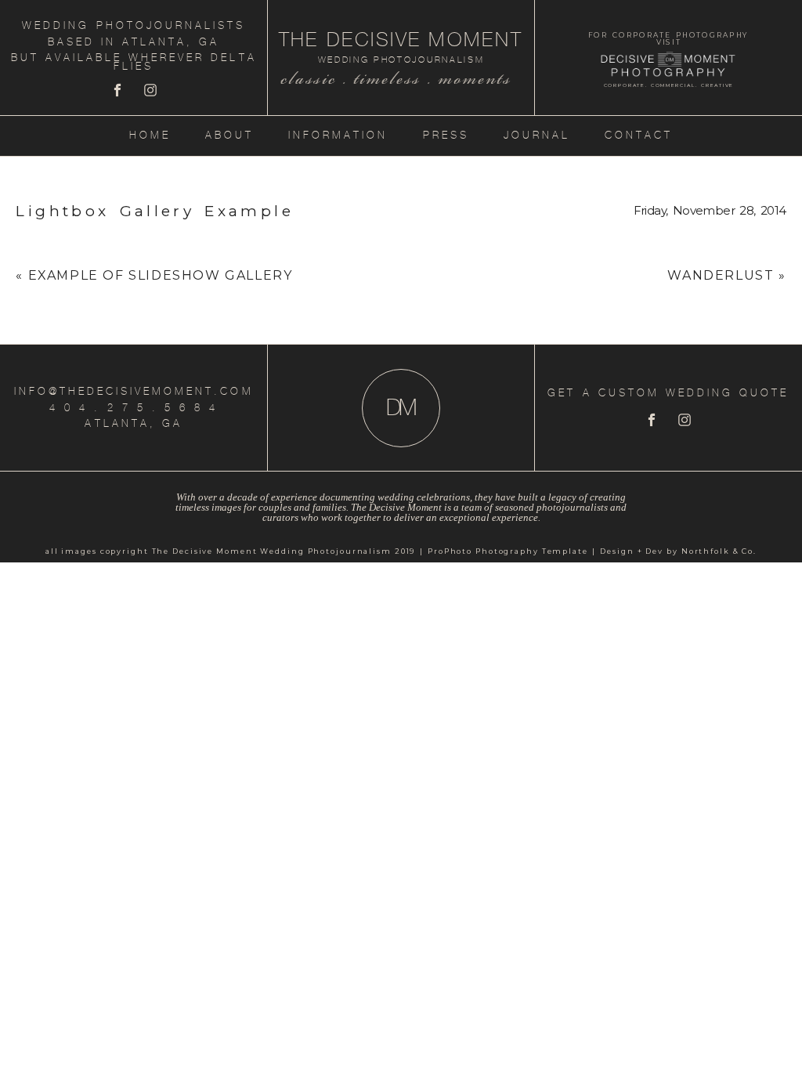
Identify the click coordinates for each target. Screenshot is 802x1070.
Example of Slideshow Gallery (160, 275)
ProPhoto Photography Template (508, 551)
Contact (639, 135)
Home (150, 135)
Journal (537, 135)
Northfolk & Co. (719, 551)
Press (446, 135)
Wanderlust (720, 275)
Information (338, 135)
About (229, 135)
